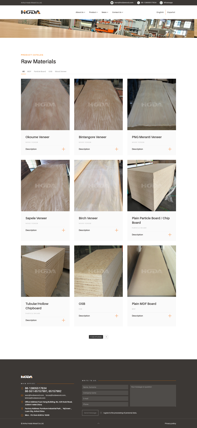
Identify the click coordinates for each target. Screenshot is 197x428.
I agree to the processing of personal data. (119, 413)
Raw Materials (45, 28)
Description (31, 149)
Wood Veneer (60, 71)
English (160, 12)
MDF (29, 71)
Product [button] (92, 12)
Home (26, 28)
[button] (98, 423)
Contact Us (116, 12)
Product (34, 28)
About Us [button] (79, 12)
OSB (50, 71)
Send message (90, 413)
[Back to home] (30, 12)
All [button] (23, 71)
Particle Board (40, 71)
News (104, 12)
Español (171, 12)
